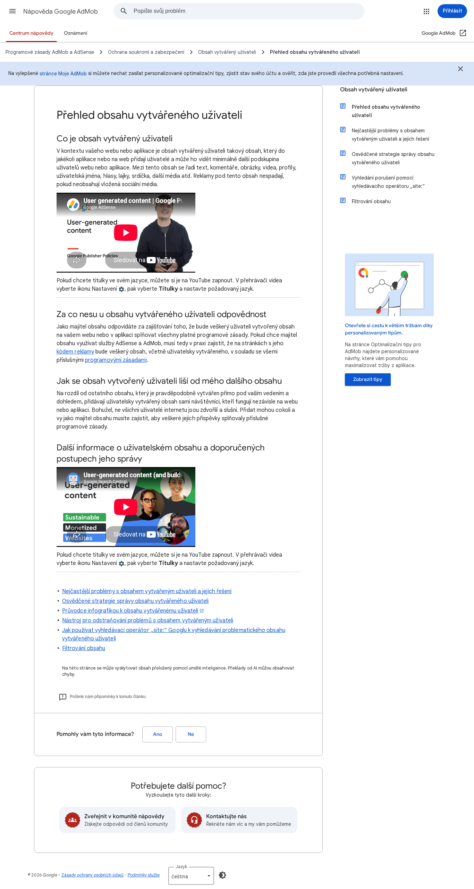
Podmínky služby (144, 875)
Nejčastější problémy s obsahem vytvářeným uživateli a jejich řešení (146, 591)
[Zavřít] (460, 69)
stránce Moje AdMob (63, 73)
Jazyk (181, 866)
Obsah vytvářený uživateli (373, 89)
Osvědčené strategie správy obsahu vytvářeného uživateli (135, 601)
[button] (12, 11)
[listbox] (191, 876)
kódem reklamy (75, 351)
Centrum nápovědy (31, 33)
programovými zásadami (116, 360)
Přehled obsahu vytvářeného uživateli (386, 111)
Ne (191, 734)
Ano (157, 734)
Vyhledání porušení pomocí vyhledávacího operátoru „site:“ (388, 182)
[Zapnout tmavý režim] (222, 875)
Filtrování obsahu (83, 648)
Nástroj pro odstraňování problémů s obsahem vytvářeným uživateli (147, 620)
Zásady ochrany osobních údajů (92, 875)
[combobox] (249, 11)
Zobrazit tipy (367, 379)
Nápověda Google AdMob (60, 11)
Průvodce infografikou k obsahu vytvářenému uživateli (130, 610)
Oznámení (75, 33)
